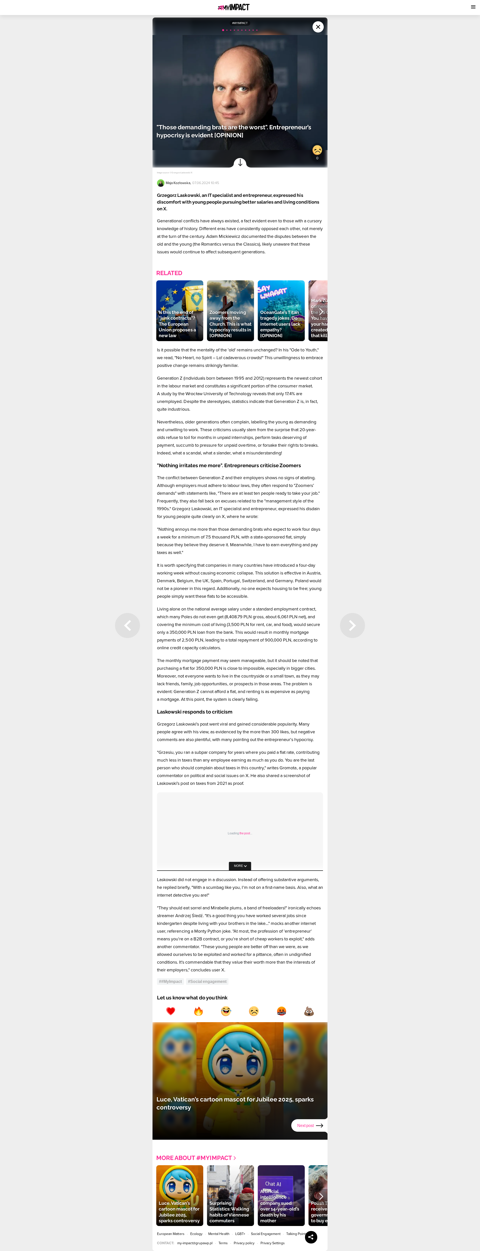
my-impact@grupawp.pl (194, 1243)
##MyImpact (170, 981)
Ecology (196, 1234)
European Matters (170, 1234)
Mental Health (219, 1234)
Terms (223, 1243)
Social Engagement (265, 1234)
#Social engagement (207, 981)
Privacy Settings (272, 1243)
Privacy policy (244, 1243)
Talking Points (297, 1234)
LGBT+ (240, 1234)
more (238, 866)
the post (245, 833)
